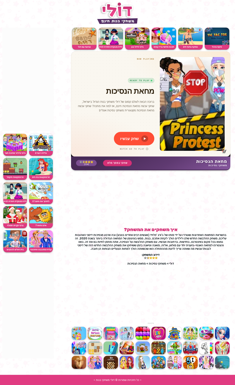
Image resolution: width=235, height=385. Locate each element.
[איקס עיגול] (217, 44)
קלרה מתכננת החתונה (41, 249)
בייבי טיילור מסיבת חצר (15, 153)
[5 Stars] (80, 162)
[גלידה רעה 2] (41, 150)
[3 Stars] (86, 162)
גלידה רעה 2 (41, 153)
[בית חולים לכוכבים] (15, 246)
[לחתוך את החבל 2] (41, 198)
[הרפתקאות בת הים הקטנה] (41, 174)
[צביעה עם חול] (84, 44)
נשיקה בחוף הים (190, 46)
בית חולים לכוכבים (15, 249)
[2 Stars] (89, 162)
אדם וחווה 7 (40, 225)
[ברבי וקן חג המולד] (15, 222)
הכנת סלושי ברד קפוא (164, 46)
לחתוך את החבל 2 (40, 201)
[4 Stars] (83, 162)
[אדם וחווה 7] (41, 222)
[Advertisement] (150, 198)
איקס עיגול (217, 46)
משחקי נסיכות (217, 165)
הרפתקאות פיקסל (15, 177)
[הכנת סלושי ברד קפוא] (164, 44)
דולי (171, 263)
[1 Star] (91, 162)
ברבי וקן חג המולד (15, 225)
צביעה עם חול (84, 46)
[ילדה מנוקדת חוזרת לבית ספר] (111, 44)
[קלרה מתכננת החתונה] (41, 246)
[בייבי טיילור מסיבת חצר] (15, 150)
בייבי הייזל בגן (137, 46)
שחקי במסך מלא (117, 162)
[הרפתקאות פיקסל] (15, 174)
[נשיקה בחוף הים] (190, 44)
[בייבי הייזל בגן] (137, 44)
